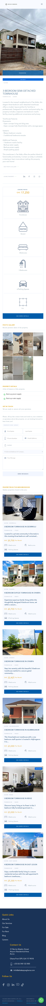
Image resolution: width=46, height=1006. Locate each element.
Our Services (7, 923)
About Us (5, 919)
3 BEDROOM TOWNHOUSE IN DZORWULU (20, 527)
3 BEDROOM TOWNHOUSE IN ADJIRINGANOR (21, 730)
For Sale (5, 927)
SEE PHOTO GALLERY (10, 166)
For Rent (5, 931)
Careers (5, 940)
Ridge (11, 794)
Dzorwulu (12, 523)
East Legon (13, 861)
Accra (6, 82)
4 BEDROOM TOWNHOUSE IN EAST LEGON (20, 865)
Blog (4, 936)
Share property (9, 176)
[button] (4, 42)
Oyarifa (11, 589)
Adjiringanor (14, 726)
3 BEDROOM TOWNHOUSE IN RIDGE (18, 798)
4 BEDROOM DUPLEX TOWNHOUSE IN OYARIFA (22, 593)
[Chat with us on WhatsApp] (41, 1000)
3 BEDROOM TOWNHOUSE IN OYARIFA (19, 661)
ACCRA (6, 523)
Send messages (23, 474)
